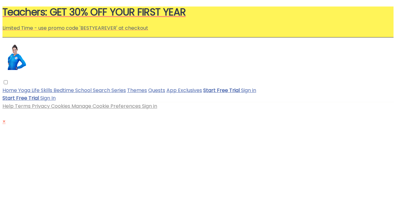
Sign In (48, 98)
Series (118, 90)
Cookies (61, 106)
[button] (6, 82)
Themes (137, 90)
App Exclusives (184, 90)
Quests (156, 90)
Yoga (25, 90)
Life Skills (43, 90)
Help (8, 106)
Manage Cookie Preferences (106, 106)
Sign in (248, 90)
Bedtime (64, 90)
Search (102, 90)
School (84, 90)
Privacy (41, 106)
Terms (23, 106)
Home (10, 90)
